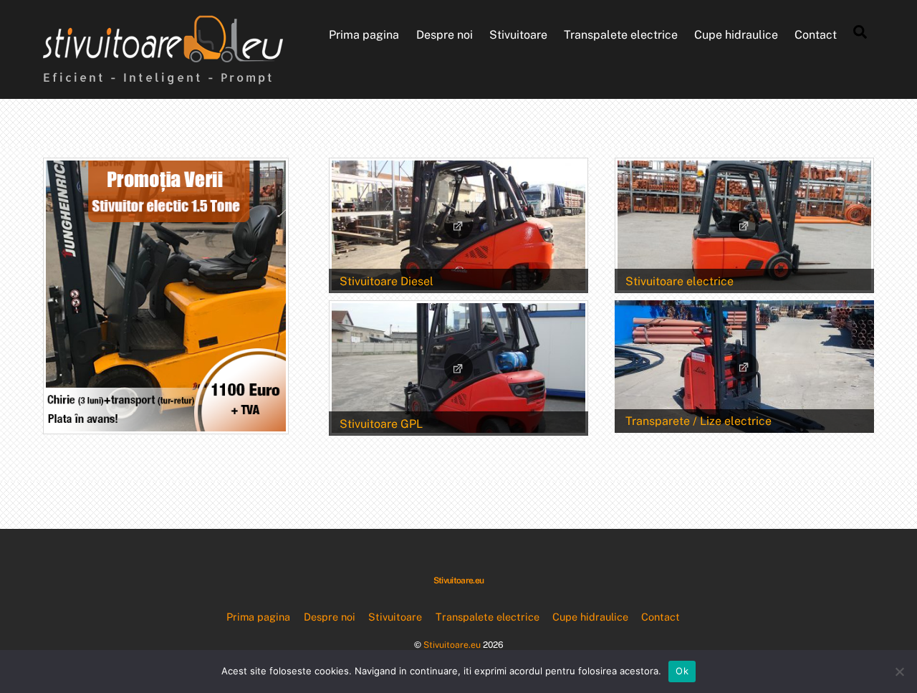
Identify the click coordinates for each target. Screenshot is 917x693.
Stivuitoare (518, 35)
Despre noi (444, 35)
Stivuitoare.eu (452, 644)
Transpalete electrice (621, 35)
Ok (682, 671)
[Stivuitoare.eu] (163, 55)
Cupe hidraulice (736, 35)
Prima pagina (364, 35)
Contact (815, 35)
